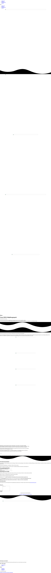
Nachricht (1, 490)
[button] (25, 4)
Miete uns (3, 1)
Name (1, 484)
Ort (0, 469)
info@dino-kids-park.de (33, 482)
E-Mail (1, 485)
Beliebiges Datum (2, 470)
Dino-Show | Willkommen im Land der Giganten (25, 494)
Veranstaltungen (4, 2)
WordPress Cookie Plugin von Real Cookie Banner (6, 572)
